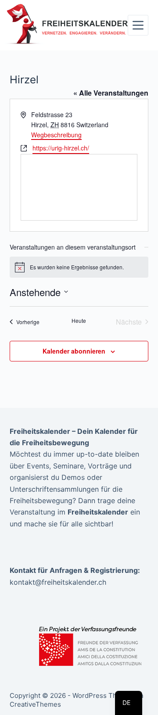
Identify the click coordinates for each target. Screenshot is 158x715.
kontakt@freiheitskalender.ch (58, 582)
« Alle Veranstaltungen (110, 93)
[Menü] (138, 25)
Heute (79, 320)
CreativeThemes (35, 704)
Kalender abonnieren (74, 351)
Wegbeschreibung (56, 134)
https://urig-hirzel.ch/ (60, 147)
